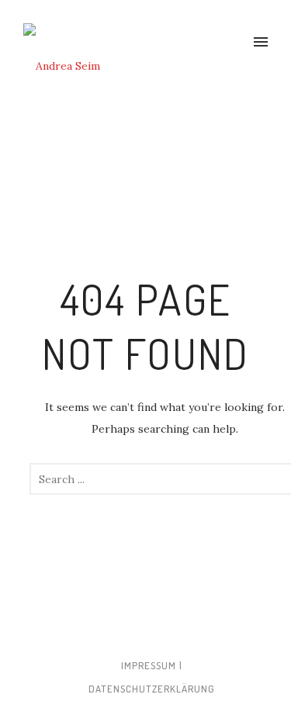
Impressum (148, 665)
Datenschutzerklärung (151, 688)
